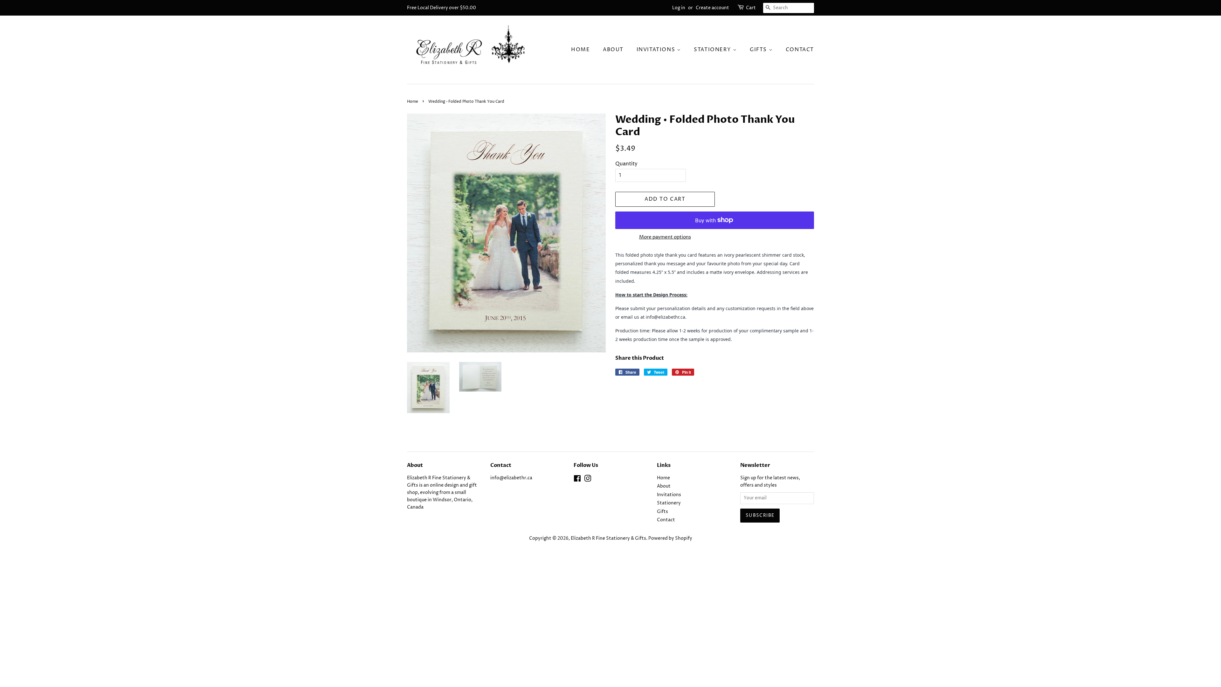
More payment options (665, 237)
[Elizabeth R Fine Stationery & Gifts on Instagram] (587, 480)
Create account (712, 8)
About (613, 49)
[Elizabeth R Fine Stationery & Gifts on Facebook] (577, 480)
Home (580, 49)
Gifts (759, 49)
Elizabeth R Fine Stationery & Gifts (608, 538)
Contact (800, 49)
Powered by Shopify (670, 538)
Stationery (713, 49)
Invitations (657, 49)
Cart (751, 8)
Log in (678, 8)
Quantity (626, 163)
